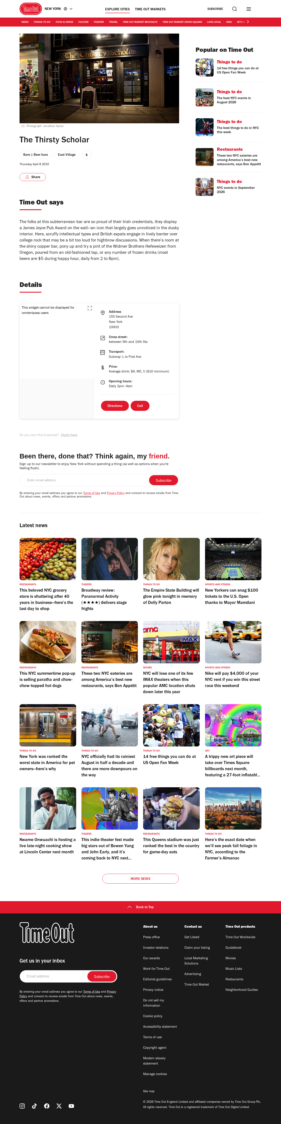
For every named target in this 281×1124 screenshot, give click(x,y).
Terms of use (152, 1037)
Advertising (192, 974)
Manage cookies (155, 1074)
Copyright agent (154, 1048)
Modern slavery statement (154, 1061)
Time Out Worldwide (240, 937)
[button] (89, 308)
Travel (113, 22)
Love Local (214, 22)
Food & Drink (64, 22)
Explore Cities (117, 9)
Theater (99, 22)
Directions (115, 406)
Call (140, 406)
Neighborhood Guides (241, 990)
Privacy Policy (115, 493)
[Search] (234, 9)
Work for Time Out (156, 969)
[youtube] (71, 1106)
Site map (148, 1091)
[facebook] (46, 1106)
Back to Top (145, 907)
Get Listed (191, 937)
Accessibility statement (160, 1027)
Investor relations (155, 948)
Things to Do (42, 22)
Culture (83, 22)
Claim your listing (197, 948)
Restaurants (234, 979)
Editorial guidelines (157, 979)
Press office (151, 937)
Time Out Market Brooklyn (140, 22)
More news (140, 879)
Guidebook (233, 948)
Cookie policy (152, 1016)
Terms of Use (91, 493)
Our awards (151, 958)
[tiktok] (34, 1106)
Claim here (69, 435)
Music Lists (233, 969)
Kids (229, 22)
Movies (230, 958)
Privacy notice (153, 990)
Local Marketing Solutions (196, 961)
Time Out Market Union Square (182, 22)
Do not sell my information (153, 1003)
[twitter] (59, 1106)
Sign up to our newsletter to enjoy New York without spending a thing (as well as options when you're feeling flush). (94, 466)
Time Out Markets (150, 9)
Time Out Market (196, 985)
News (25, 22)
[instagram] (22, 1106)
